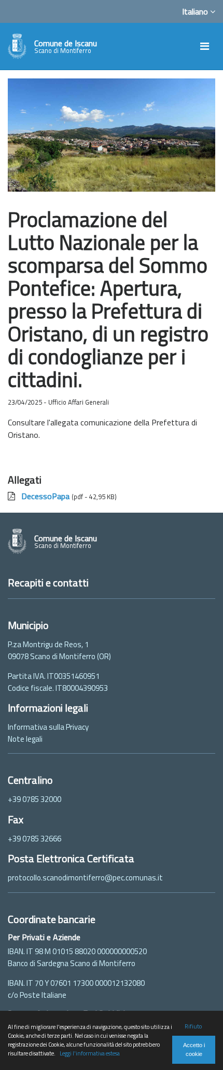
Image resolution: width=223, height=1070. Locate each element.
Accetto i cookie (194, 1049)
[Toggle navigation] (204, 46)
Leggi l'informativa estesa (90, 1053)
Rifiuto (193, 1026)
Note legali (25, 739)
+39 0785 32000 (34, 799)
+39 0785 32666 (34, 839)
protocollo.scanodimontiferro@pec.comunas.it (85, 878)
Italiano (196, 11)
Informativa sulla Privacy (48, 727)
